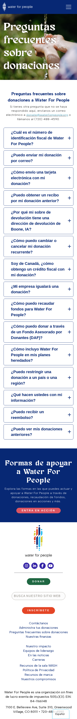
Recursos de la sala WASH (38, 666)
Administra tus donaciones (38, 628)
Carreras (38, 660)
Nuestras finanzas (38, 637)
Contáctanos (38, 623)
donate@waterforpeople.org (47, 115)
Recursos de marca (38, 675)
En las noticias (38, 655)
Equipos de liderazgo (38, 651)
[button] (38, 138)
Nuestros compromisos (38, 679)
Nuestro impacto (38, 646)
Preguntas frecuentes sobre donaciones (38, 632)
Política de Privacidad (38, 670)
